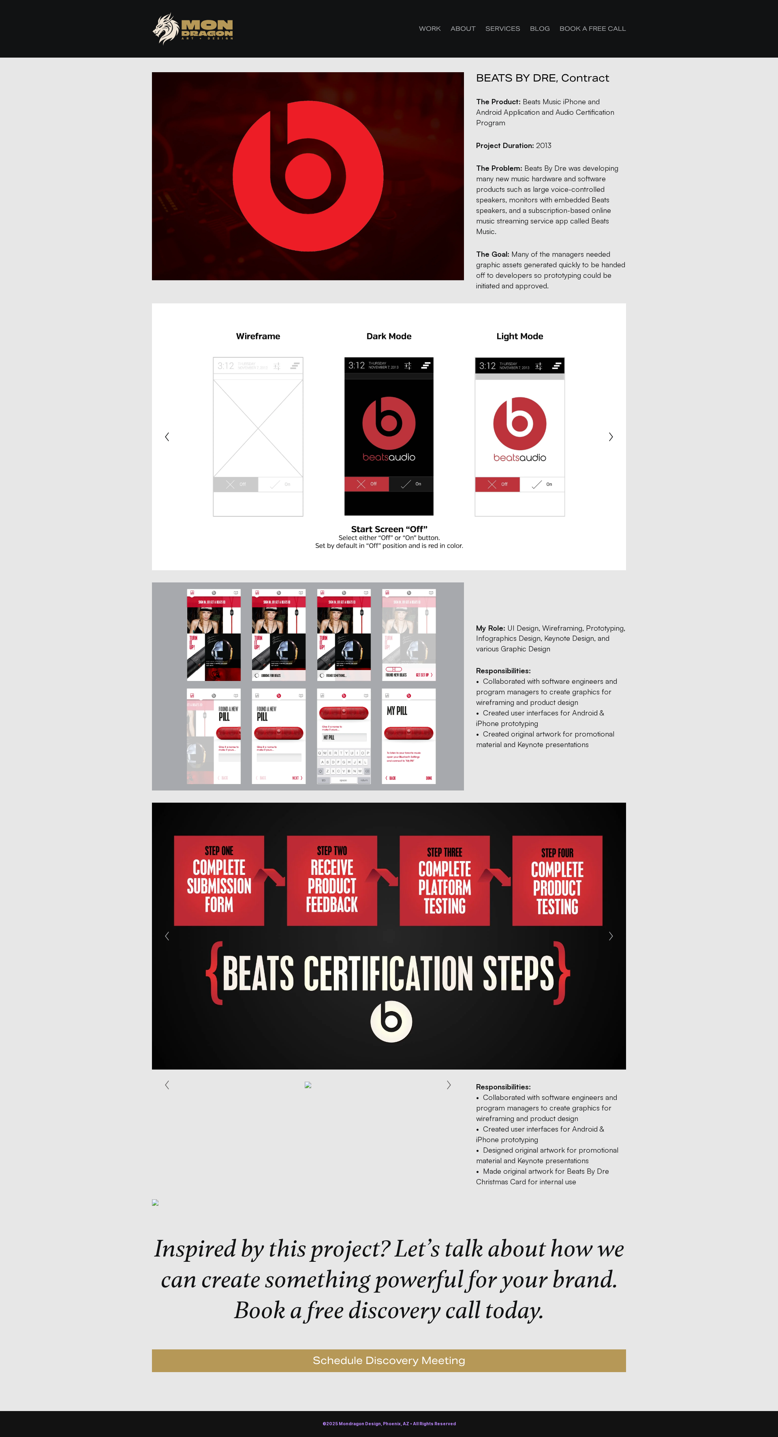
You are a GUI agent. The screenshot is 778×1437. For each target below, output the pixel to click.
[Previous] (167, 437)
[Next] (611, 437)
